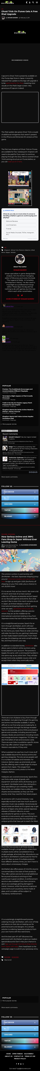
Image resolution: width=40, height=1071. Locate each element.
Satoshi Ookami (14, 437)
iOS (2, 8)
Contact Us (18, 1056)
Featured (4, 534)
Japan (8, 252)
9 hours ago (18, 454)
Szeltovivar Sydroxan (16, 458)
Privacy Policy (20, 1059)
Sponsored (11, 534)
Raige (11, 447)
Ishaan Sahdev (13, 17)
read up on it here (15, 162)
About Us (8, 1056)
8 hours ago (11, 443)
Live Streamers (11, 225)
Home (8, 1054)
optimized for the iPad (14, 83)
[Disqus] (20, 327)
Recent (9, 431)
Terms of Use (30, 1056)
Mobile (13, 252)
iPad (33, 250)
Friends (8, 229)
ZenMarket (29, 646)
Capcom (7, 250)
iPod (3, 252)
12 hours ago (17, 468)
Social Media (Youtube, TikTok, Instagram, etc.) (20, 233)
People (4, 431)
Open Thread (17, 1054)
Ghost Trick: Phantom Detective (21, 250)
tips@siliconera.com (24, 1068)
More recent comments (9, 477)
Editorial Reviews (12, 221)
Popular (14, 431)
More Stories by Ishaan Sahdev (20, 299)
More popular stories (9, 424)
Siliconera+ (29, 1054)
